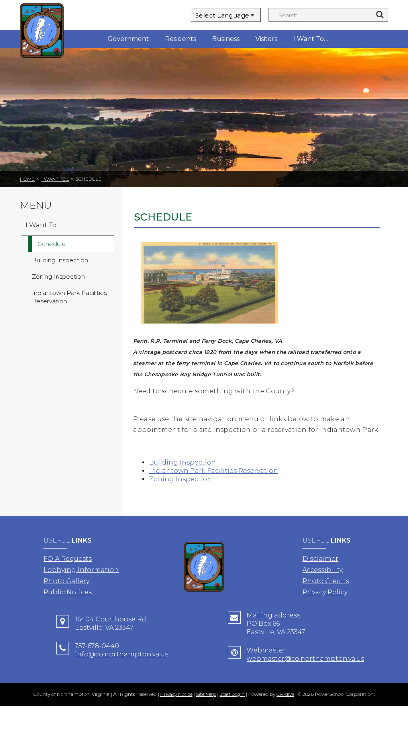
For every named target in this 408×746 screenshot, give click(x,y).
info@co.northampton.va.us (121, 654)
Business (225, 39)
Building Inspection (182, 462)
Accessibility (322, 570)
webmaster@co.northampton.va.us (305, 658)
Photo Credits (325, 581)
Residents (180, 39)
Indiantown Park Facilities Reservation (213, 471)
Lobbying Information (81, 570)
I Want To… (310, 39)
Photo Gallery (66, 581)
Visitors (266, 39)
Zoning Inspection (180, 479)
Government (128, 39)
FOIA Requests (67, 558)
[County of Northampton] (42, 31)
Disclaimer (320, 558)
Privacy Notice (176, 694)
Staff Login (232, 694)
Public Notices (67, 592)
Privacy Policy (324, 592)
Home (27, 179)
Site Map (206, 694)
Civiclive (285, 694)
